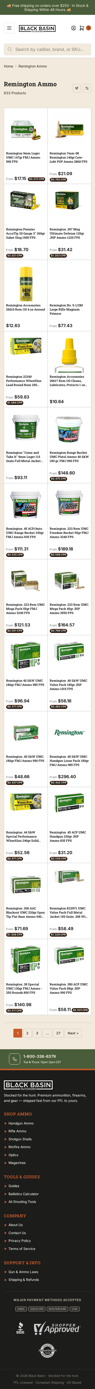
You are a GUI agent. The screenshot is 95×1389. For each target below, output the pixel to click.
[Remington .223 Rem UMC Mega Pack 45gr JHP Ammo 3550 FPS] (69, 581)
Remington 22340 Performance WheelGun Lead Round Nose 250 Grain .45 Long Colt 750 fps (25, 383)
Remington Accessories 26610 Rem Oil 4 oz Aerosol (25, 307)
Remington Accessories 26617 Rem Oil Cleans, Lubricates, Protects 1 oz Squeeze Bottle (67, 383)
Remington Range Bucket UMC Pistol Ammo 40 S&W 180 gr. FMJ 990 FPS (69, 457)
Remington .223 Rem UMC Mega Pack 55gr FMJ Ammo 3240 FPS (25, 609)
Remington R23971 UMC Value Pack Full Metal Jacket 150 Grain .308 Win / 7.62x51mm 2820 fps (68, 914)
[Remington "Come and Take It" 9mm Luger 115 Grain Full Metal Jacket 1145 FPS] (25, 428)
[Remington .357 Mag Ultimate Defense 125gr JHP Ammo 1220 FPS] (69, 200)
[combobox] (53, 49)
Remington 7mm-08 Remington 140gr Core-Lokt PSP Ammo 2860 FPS (68, 157)
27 (58, 1033)
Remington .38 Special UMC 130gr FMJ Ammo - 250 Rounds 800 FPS (24, 988)
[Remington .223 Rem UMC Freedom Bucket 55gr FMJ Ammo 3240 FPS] (69, 503)
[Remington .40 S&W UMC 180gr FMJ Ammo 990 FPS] (25, 732)
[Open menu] (9, 28)
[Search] (9, 49)
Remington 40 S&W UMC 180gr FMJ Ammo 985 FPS (25, 683)
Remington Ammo (33, 66)
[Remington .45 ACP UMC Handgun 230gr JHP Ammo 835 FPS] (69, 803)
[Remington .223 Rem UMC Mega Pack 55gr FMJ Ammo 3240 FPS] (25, 581)
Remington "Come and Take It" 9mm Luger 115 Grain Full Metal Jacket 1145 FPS (23, 459)
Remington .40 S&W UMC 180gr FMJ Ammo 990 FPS (25, 759)
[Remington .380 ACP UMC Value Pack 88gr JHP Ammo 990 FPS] (69, 955)
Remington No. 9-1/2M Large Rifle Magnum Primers (66, 309)
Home (8, 66)
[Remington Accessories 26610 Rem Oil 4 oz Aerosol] (25, 289)
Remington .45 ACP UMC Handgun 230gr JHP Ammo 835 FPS (68, 836)
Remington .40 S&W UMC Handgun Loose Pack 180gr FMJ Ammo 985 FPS (69, 761)
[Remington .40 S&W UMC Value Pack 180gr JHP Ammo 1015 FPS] (69, 651)
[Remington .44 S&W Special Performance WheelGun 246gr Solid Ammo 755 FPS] (25, 801)
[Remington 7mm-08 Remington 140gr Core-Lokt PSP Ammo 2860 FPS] (69, 129)
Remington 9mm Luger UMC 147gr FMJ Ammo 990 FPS (23, 157)
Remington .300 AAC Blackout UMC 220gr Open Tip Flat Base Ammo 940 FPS (25, 914)
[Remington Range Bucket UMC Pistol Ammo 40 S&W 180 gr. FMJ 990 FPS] (69, 429)
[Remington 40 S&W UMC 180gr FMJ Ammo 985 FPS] (25, 655)
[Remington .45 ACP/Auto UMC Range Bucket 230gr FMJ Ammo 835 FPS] (25, 505)
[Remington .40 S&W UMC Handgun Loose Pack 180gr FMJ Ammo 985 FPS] (69, 732)
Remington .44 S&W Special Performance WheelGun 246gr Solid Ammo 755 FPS (22, 838)
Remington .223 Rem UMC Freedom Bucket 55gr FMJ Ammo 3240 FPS (69, 533)
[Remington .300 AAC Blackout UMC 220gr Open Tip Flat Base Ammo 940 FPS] (25, 884)
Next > (73, 1033)
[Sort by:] (87, 88)
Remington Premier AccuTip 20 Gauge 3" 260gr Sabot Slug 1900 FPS (25, 233)
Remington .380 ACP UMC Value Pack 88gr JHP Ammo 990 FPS (69, 988)
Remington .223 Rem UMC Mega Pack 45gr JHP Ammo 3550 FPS (69, 609)
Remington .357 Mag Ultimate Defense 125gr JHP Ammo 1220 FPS (67, 233)
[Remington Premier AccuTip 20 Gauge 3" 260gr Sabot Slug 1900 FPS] (25, 200)
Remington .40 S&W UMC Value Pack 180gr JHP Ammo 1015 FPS (68, 685)
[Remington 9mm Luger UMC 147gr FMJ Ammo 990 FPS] (25, 129)
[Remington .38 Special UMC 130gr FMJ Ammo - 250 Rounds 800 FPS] (25, 959)
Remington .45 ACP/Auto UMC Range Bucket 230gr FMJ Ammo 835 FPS (25, 533)
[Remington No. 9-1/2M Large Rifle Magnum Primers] (69, 266)
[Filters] (77, 88)
